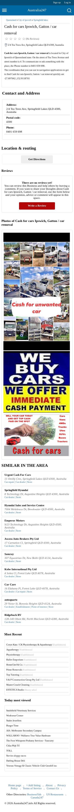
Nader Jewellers (13, 720)
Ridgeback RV (12, 615)
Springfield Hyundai (16, 490)
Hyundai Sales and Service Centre (24, 505)
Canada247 (37, 797)
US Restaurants (54, 794)
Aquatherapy (19, 649)
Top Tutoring (19, 674)
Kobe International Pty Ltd (20, 569)
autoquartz (10, 599)
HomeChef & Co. (21, 664)
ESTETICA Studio (21, 689)
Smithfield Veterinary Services (21, 710)
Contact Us (53, 788)
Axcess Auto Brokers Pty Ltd (21, 538)
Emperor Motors (14, 520)
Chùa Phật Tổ (13, 745)
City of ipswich (24, 20)
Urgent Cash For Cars (17, 474)
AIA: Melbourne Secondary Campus (23, 730)
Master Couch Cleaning (24, 684)
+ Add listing (33, 785)
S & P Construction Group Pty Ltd (29, 679)
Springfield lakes (41, 20)
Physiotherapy (20, 654)
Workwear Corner (14, 715)
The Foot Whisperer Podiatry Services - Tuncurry (30, 740)
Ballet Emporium (21, 659)
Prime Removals (21, 669)
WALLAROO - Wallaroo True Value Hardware (28, 735)
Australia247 (36, 10)
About (48, 785)
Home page (14, 785)
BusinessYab (34, 794)
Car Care (10, 584)
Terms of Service (32, 788)
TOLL (9, 750)
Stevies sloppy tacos (16, 755)
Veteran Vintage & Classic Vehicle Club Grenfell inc (31, 765)
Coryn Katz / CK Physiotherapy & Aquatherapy (36, 644)
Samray (9, 554)
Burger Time (12, 725)
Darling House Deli (15, 760)
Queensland (11, 20)
